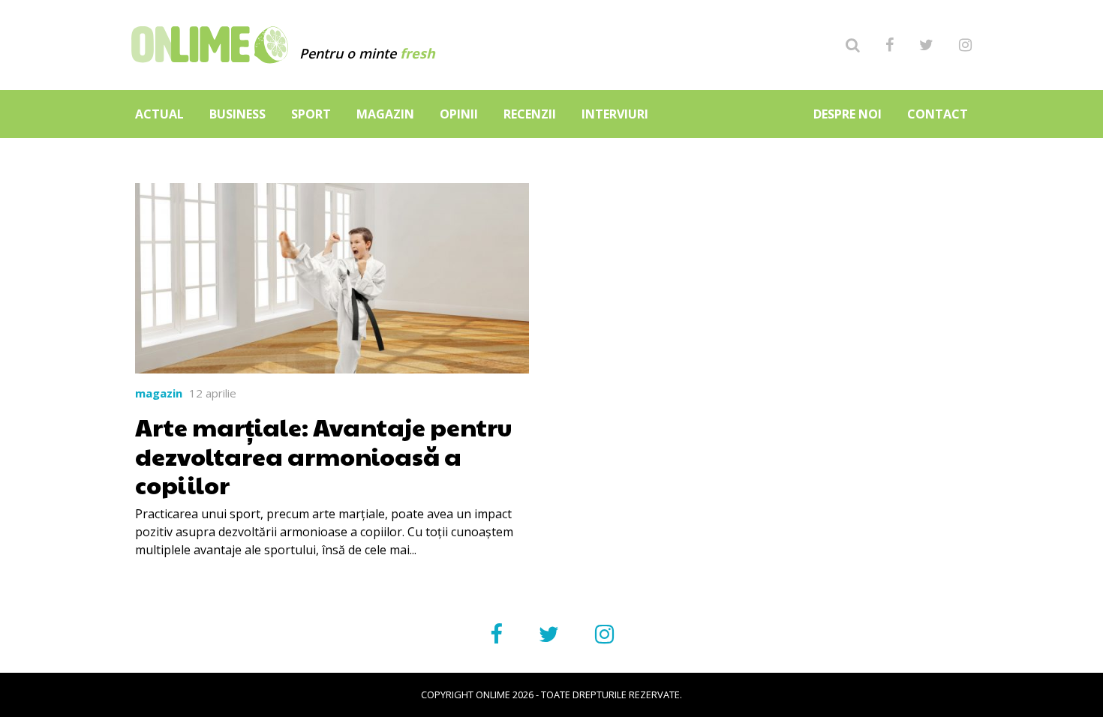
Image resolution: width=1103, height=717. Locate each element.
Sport (311, 114)
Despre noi (847, 114)
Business (237, 114)
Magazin (385, 114)
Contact (937, 114)
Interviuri (615, 114)
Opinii (459, 114)
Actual (159, 114)
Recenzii (529, 114)
